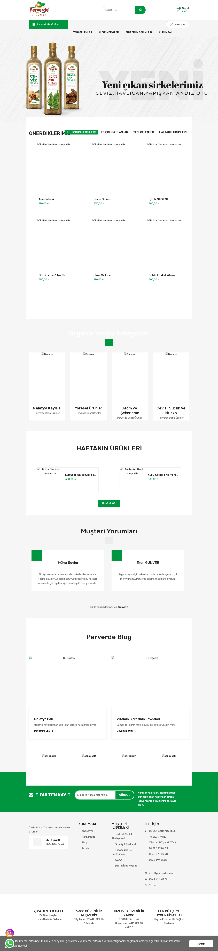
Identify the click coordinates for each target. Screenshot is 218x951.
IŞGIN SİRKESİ (158, 199)
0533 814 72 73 (54, 844)
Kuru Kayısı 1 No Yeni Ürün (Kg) (169, 474)
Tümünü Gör (109, 503)
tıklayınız (123, 607)
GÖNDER (124, 794)
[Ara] (140, 10)
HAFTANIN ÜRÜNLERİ (173, 132)
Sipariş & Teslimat (125, 844)
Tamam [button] (201, 943)
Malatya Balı (43, 719)
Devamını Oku (42, 731)
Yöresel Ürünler (63, 408)
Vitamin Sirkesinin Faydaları (138, 719)
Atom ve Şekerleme (104, 410)
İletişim (86, 848)
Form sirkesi (102, 199)
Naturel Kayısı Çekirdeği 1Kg (84, 474)
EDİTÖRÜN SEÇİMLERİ (139, 32)
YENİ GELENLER (82, 32)
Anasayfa (88, 831)
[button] (104, 598)
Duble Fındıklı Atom (162, 275)
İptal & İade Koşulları (127, 865)
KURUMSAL (165, 32)
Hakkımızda (88, 836)
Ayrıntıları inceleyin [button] (16, 945)
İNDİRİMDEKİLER (109, 32)
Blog (84, 842)
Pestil (187, 408)
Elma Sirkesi (102, 275)
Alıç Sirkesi (46, 199)
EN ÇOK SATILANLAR (114, 132)
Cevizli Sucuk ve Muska (146, 410)
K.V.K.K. (119, 860)
